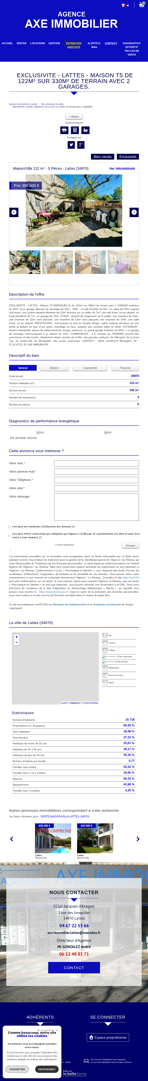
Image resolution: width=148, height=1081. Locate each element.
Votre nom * (17, 463)
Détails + (55, 367)
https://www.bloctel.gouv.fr (54, 591)
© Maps (74, 702)
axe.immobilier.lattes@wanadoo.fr (74, 932)
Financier (125, 367)
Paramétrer (17, 1069)
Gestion (54, 43)
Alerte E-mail (94, 45)
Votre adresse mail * (22, 471)
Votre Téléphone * (21, 480)
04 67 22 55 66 (74, 925)
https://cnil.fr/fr (131, 577)
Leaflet (64, 702)
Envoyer (130, 545)
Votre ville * (17, 488)
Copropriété (90, 367)
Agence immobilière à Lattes (23, 104)
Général (22, 367)
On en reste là (45, 1030)
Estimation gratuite (73, 45)
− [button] (17, 642)
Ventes (22, 43)
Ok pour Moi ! (47, 1069)
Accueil (7, 43)
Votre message (19, 496)
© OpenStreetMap (90, 702)
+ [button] (17, 637)
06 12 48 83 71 (74, 954)
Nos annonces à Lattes (52, 104)
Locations (37, 43)
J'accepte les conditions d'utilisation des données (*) (43, 526)
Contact (111, 43)
